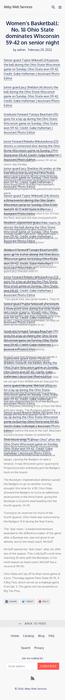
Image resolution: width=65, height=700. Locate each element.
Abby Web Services (36, 688)
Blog (41, 636)
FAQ (51, 636)
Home (15, 636)
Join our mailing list (32, 658)
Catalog (28, 636)
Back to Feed (35, 623)
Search (25, 648)
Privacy (39, 648)
